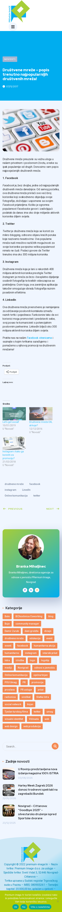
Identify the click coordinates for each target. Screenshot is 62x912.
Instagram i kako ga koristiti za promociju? (13, 455)
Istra (7, 660)
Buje (7, 623)
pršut (40, 689)
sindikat (26, 697)
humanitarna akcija (44, 645)
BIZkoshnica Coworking (29, 616)
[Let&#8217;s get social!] (14, 413)
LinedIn (26, 489)
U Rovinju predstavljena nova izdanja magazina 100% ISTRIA (38, 771)
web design (11, 726)
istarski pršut (50, 653)
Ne (23, 907)
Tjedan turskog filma (16, 711)
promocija (37, 682)
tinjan (30, 704)
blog (50, 616)
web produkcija (32, 726)
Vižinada (34, 719)
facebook (34, 484)
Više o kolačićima (40, 907)
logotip (45, 660)
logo (32, 660)
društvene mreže (14, 484)
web (47, 719)
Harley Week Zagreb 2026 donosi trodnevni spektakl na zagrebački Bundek (38, 790)
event (49, 638)
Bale (7, 616)
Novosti (10, 59)
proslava (10, 689)
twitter (36, 495)
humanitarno (12, 653)
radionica (10, 697)
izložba (20, 660)
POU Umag (11, 682)
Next (50, 508)
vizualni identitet (14, 719)
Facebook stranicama (39, 337)
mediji (8, 667)
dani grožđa (31, 631)
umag (49, 711)
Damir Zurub (12, 631)
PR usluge (26, 689)
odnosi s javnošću (44, 667)
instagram (10, 489)
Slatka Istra (42, 697)
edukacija (34, 638)
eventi (8, 645)
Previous (15, 508)
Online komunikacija (16, 495)
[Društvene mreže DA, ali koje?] (41, 413)
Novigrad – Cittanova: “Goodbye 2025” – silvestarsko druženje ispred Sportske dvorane (37, 812)
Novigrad (23, 667)
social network (13, 704)
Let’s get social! (11, 422)
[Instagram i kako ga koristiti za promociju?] (14, 443)
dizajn (47, 631)
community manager (27, 623)
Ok (15, 907)
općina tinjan (40, 675)
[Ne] (57, 901)
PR (24, 682)
